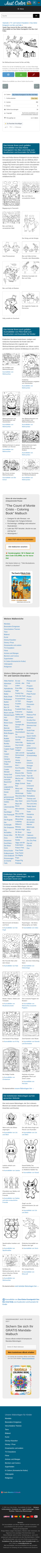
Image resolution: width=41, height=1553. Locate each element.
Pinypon (30, 686)
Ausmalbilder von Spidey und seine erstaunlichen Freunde (11, 1200)
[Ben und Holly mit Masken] (11, 285)
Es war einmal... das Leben (19, 683)
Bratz (6, 736)
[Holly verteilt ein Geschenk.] (11, 315)
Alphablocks (8, 688)
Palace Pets (19, 848)
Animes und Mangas (11, 653)
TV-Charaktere (9, 648)
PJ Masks (30, 688)
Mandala (7, 624)
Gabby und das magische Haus (20, 717)
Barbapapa (8, 699)
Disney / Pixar (9, 642)
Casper (6, 754)
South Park (31, 730)
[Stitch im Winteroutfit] (11, 1124)
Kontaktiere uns (16, 1509)
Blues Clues (8, 723)
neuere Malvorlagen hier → (24, 1088)
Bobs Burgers (9, 733)
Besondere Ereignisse (12, 626)
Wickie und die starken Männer (31, 822)
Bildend (6, 634)
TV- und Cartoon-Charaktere (19, 23)
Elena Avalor (8, 850)
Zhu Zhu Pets (31, 840)
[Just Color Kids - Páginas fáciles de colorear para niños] (16, 1516)
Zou (28, 848)
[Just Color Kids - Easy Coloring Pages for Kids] (7, 1516)
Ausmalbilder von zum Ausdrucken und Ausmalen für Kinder (20, 1302)
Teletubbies (31, 796)
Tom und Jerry (32, 804)
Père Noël (34, 98)
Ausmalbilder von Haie (11, 965)
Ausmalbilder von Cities (30, 928)
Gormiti (17, 740)
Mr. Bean (18, 832)
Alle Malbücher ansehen (17, 547)
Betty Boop (8, 710)
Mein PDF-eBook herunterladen (20, 540)
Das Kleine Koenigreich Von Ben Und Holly (25, 94)
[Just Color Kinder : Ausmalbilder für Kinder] (18, 3)
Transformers (31, 809)
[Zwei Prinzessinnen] (11, 253)
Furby (17, 706)
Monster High (20, 829)
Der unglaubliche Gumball (8, 787)
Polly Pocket (31, 694)
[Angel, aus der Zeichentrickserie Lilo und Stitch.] (31, 1200)
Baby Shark (8, 696)
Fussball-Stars (20, 709)
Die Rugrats (8, 820)
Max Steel (18, 801)
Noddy (17, 840)
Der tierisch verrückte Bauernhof (8, 779)
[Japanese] (35, 1516)
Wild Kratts (30, 827)
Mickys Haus (19, 816)
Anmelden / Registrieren (34, 2)
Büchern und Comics (11, 656)
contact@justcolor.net (25, 1543)
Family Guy (19, 693)
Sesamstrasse (32, 723)
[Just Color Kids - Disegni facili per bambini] (23, 1516)
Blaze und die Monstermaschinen (9, 715)
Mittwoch (18, 824)
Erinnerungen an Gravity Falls (9, 861)
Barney (6, 704)
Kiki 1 (17, 765)
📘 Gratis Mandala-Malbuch (10, 1492)
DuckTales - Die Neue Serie (8, 845)
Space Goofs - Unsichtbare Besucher (32, 738)
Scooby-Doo (31, 720)
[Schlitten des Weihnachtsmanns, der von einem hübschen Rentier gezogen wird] (11, 1266)
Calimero (7, 746)
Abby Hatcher (9, 681)
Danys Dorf (8, 774)
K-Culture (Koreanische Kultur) (15, 661)
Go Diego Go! (20, 737)
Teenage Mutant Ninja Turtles (31, 791)
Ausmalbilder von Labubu (12, 1170)
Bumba (6, 743)
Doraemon (7, 840)
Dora (5, 838)
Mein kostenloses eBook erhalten (21, 1352)
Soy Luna (30, 733)
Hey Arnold (19, 745)
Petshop (18, 863)
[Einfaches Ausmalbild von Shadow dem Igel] (31, 1240)
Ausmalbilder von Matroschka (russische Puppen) (29, 1006)
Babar (6, 694)
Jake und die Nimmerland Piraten (19, 755)
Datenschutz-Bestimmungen (24, 1511)
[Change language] (39, 2)
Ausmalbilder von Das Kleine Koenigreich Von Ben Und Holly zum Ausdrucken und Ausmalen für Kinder (19, 150)
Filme (6, 650)
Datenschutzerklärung (28, 1358)
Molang (18, 827)
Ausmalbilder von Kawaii (31, 1172)
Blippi (6, 720)
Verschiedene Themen (12, 629)
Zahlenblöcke (31, 838)
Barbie (6, 702)
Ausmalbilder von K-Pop (11, 1041)
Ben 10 (6, 707)
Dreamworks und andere (12, 645)
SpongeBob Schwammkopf (32, 755)
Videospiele (8, 664)
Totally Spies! (31, 806)
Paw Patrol (19, 850)
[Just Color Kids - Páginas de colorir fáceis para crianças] (20, 1516)
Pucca (29, 709)
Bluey (6, 725)
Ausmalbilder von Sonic (30, 1248)
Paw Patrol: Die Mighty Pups (19, 855)
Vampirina (30, 814)
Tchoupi (29, 781)
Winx (28, 830)
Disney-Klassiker (10, 640)
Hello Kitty (19, 742)
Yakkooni (30, 835)
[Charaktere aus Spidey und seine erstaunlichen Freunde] (11, 1188)
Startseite (5, 23)
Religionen (8, 666)
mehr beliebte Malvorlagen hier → (27, 1286)
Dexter (6, 792)
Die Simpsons (9, 827)
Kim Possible (20, 768)
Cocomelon (8, 767)
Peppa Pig (19, 860)
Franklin (18, 704)
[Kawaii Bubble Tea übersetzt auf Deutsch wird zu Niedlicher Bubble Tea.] (31, 1162)
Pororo (29, 696)
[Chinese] (31, 1516)
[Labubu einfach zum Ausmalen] (11, 1162)
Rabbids (30, 712)
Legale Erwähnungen (28, 1509)
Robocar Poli (31, 715)
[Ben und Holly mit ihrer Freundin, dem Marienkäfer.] (31, 253)
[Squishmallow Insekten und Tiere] (11, 1240)
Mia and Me (19, 814)
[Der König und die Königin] (31, 235)
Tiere (6, 632)
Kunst (6, 637)
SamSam (30, 717)
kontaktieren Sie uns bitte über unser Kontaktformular (19, 1541)
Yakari (29, 832)
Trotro (29, 812)
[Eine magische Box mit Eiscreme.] (31, 303)
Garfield (18, 722)
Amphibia (7, 691)
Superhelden (8, 658)
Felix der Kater (20, 696)
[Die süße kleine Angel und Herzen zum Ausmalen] (31, 1124)
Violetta (29, 817)
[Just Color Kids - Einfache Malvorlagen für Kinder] (27, 1516)
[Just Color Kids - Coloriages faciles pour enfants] (12, 1516)
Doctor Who (8, 835)
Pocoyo (29, 691)
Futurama (18, 712)
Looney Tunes (20, 776)
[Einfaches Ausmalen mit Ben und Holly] (31, 273)
